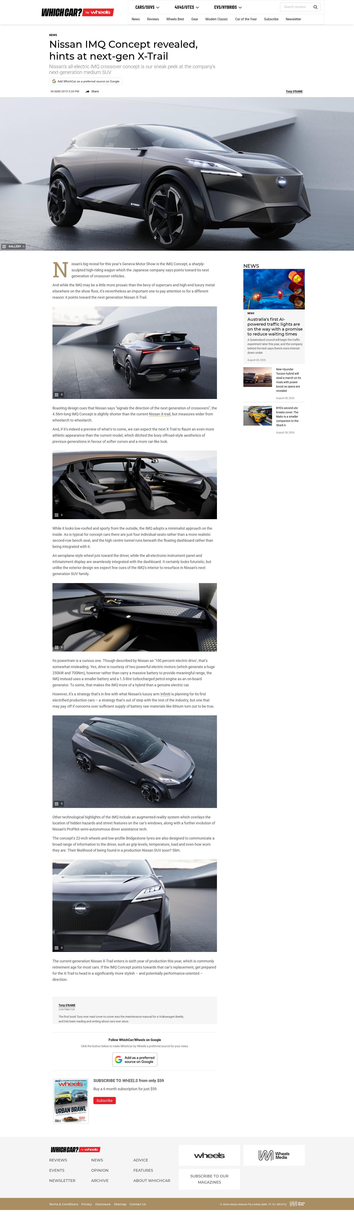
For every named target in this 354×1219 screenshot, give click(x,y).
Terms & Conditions (64, 1204)
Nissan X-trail (159, 414)
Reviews (153, 19)
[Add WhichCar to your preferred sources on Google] (134, 1059)
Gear (194, 19)
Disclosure (103, 1204)
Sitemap (120, 1204)
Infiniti (165, 694)
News (136, 19)
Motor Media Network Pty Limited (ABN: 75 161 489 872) (255, 1204)
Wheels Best (175, 19)
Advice (140, 1160)
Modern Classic (216, 19)
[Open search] (315, 7)
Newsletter (293, 19)
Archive (100, 1180)
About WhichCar (151, 1180)
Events (56, 1170)
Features (143, 1170)
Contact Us (138, 1204)
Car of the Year (246, 19)
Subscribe (271, 19)
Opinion (100, 1170)
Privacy (87, 1204)
